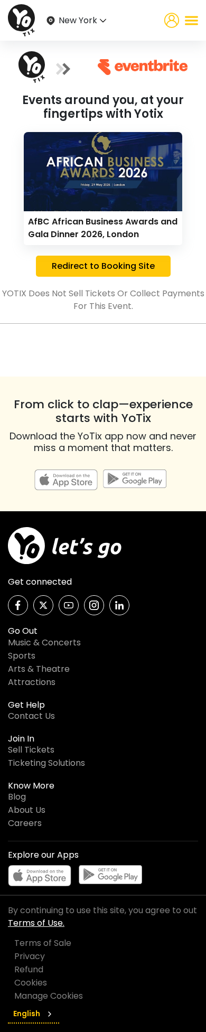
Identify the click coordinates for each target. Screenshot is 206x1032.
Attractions (31, 682)
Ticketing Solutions (46, 763)
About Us (26, 810)
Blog (17, 797)
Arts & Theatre (39, 669)
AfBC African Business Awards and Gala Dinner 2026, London (102, 227)
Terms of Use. (36, 923)
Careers (25, 823)
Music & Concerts (44, 642)
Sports (21, 656)
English (26, 1013)
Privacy (29, 956)
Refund (28, 969)
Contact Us (31, 716)
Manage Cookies (48, 996)
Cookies (30, 983)
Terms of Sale (42, 943)
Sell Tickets (31, 750)
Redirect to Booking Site (103, 266)
